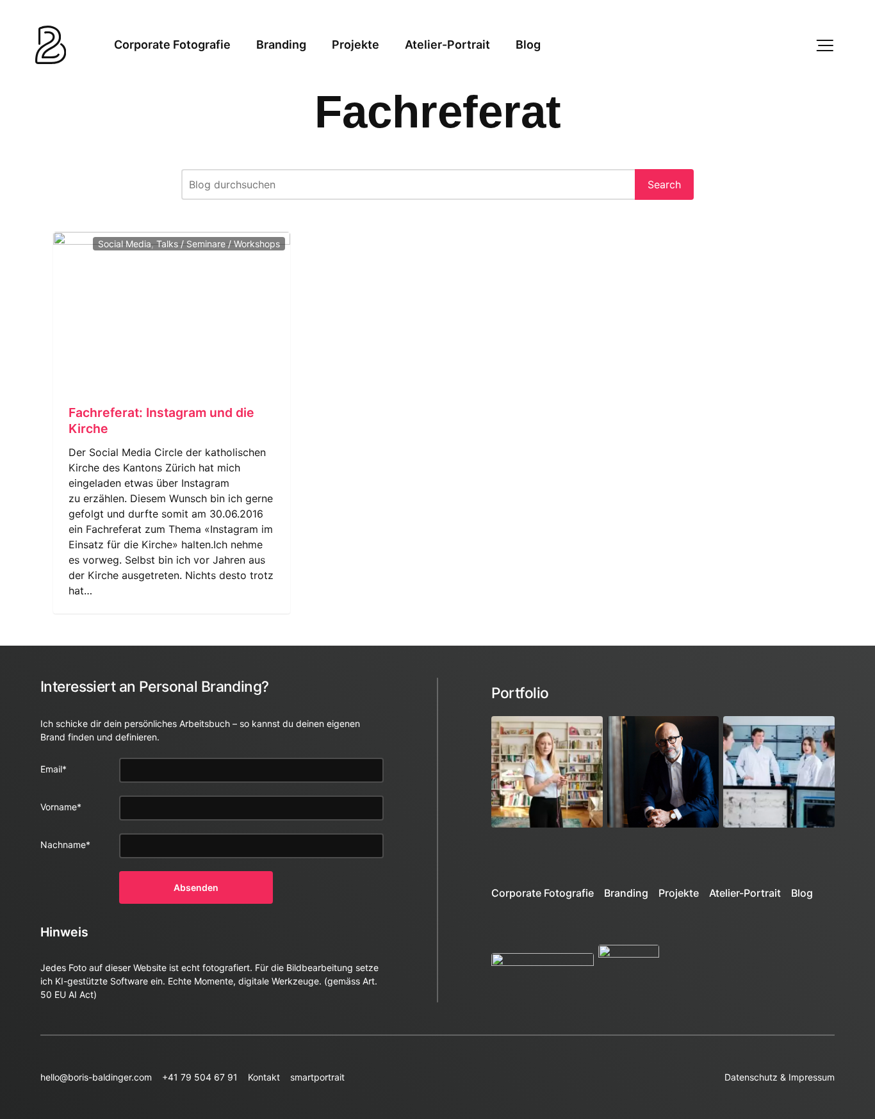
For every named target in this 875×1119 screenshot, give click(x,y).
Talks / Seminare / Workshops (218, 243)
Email (53, 769)
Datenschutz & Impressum (779, 1077)
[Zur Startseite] (51, 45)
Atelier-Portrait (447, 44)
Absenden (196, 887)
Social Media (124, 243)
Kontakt (264, 1077)
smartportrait (317, 1077)
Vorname (60, 806)
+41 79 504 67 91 (200, 1077)
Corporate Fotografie (172, 44)
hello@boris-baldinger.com (96, 1077)
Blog (528, 44)
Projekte (355, 44)
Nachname (65, 844)
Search (664, 184)
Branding (281, 44)
